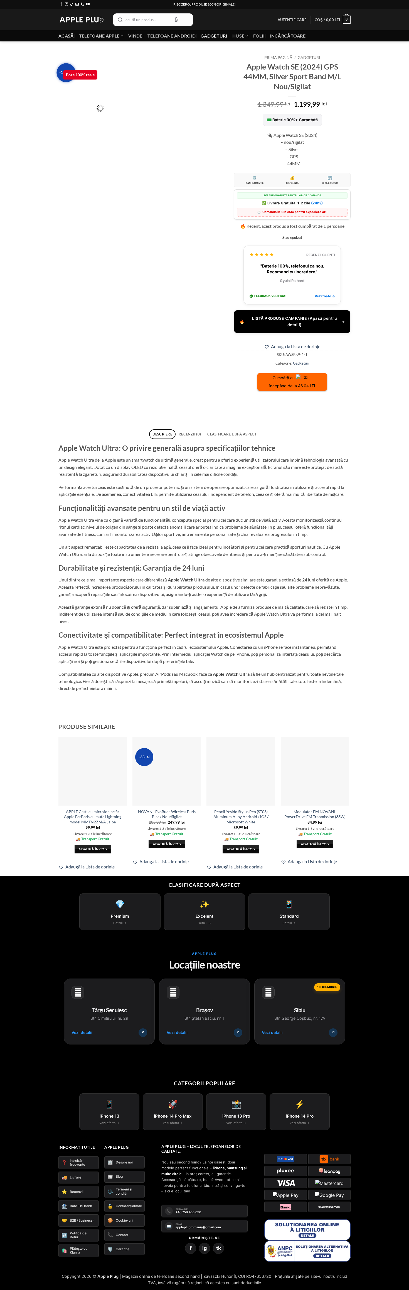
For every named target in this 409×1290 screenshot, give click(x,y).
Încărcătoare (287, 35)
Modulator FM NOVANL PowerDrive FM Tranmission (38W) (315, 814)
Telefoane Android (171, 35)
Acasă (66, 35)
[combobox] (153, 19)
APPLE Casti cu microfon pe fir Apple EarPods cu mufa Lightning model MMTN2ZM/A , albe (92, 816)
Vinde (135, 35)
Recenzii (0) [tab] (190, 434)
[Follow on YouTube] (88, 4)
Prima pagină (278, 57)
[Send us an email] (77, 4)
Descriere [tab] (162, 434)
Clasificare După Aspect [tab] (232, 434)
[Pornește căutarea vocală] (176, 19)
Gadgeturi (214, 35)
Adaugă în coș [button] (92, 849)
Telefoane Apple (99, 35)
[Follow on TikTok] (71, 4)
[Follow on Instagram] (66, 4)
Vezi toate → (325, 296)
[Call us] (82, 4)
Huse (238, 35)
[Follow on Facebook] (61, 4)
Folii (259, 35)
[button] (292, 20)
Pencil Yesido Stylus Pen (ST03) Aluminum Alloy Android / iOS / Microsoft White (240, 816)
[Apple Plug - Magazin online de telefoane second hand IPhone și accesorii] (81, 20)
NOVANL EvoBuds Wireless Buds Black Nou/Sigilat (167, 814)
